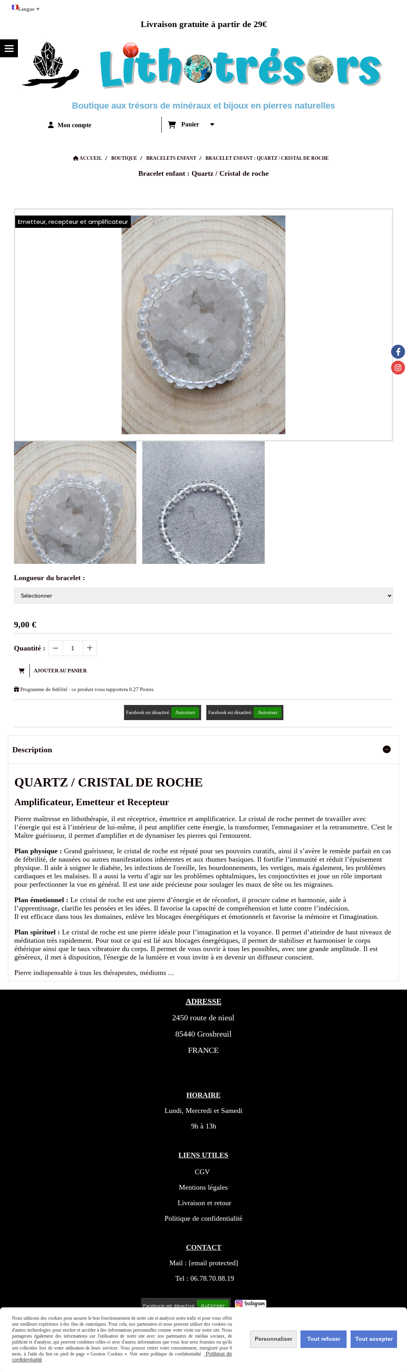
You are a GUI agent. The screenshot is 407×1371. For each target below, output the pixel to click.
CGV (202, 1172)
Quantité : (29, 648)
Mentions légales (203, 1187)
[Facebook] (398, 352)
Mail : (203, 1263)
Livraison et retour (203, 1203)
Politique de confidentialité (203, 1218)
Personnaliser (273, 1339)
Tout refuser (323, 1339)
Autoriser (185, 712)
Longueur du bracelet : (49, 578)
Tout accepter (374, 1339)
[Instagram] (398, 368)
